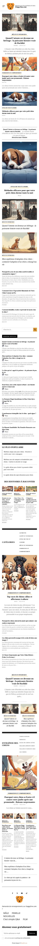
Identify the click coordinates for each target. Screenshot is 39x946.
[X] (17, 893)
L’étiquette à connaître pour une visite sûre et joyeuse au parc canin (31, 500)
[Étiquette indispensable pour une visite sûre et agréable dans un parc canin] (31, 489)
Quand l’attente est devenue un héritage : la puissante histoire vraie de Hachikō (19, 40)
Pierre (16, 45)
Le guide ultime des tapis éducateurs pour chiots (18, 475)
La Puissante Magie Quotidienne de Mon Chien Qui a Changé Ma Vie (19, 828)
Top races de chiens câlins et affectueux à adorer (19, 597)
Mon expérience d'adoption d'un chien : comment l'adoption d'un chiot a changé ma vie (19, 262)
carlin (20, 391)
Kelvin (4, 82)
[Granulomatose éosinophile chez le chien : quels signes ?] (31, 816)
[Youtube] (22, 893)
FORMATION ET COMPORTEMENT (11, 72)
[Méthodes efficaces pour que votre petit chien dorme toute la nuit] (19, 99)
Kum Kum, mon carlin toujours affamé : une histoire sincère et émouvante (7, 828)
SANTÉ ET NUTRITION (29, 821)
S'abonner (32, 933)
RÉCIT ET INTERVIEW (19, 34)
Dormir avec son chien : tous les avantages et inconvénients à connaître (6, 501)
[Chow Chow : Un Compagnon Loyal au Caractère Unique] (19, 489)
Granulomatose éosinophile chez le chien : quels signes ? (19, 413)
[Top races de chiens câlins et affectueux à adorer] (19, 572)
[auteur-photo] (3, 346)
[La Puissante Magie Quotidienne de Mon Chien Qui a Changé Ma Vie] (19, 816)
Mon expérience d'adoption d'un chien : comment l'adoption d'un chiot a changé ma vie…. (18, 869)
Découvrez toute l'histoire (19, 137)
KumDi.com (24, 943)
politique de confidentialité (23, 938)
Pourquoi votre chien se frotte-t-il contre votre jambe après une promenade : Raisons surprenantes (18, 78)
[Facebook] (12, 893)
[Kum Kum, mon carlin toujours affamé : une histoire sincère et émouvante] (7, 816)
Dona (3, 115)
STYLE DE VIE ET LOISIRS (9, 107)
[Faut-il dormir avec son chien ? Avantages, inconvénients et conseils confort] (7, 489)
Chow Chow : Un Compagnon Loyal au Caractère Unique (19, 500)
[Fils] (26, 893)
